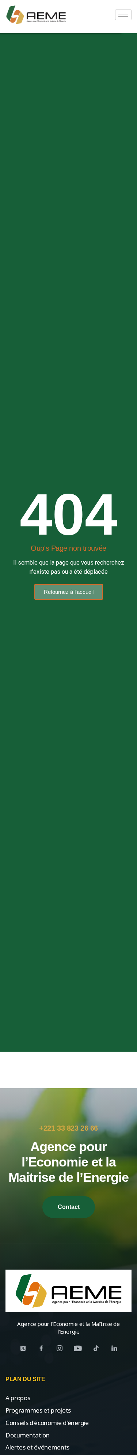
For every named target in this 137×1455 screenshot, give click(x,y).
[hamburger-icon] (123, 15)
